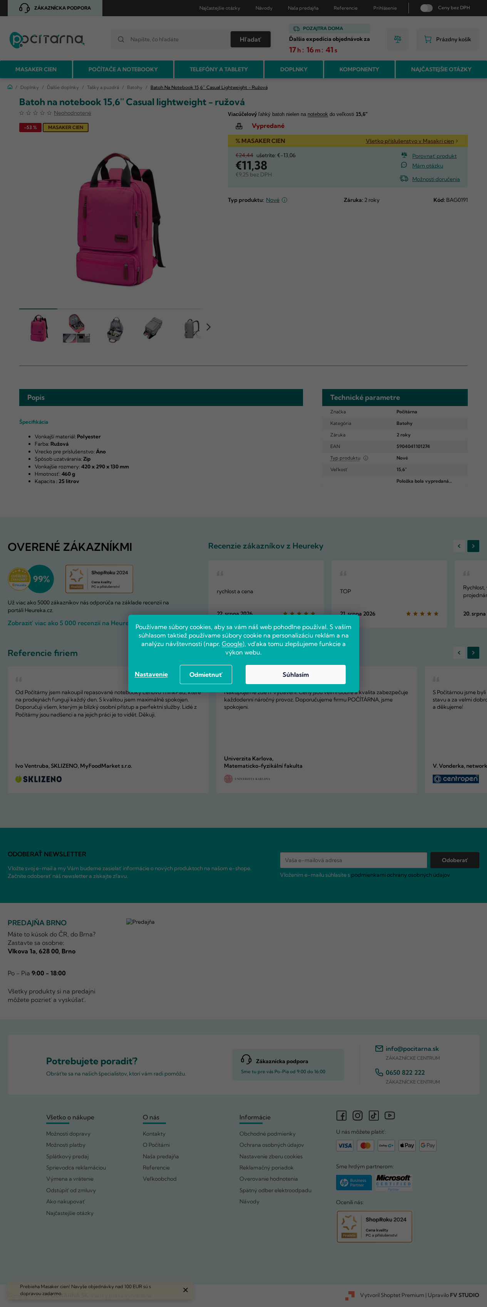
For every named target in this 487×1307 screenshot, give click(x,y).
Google (232, 644)
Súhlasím (296, 674)
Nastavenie (151, 674)
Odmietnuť (206, 674)
